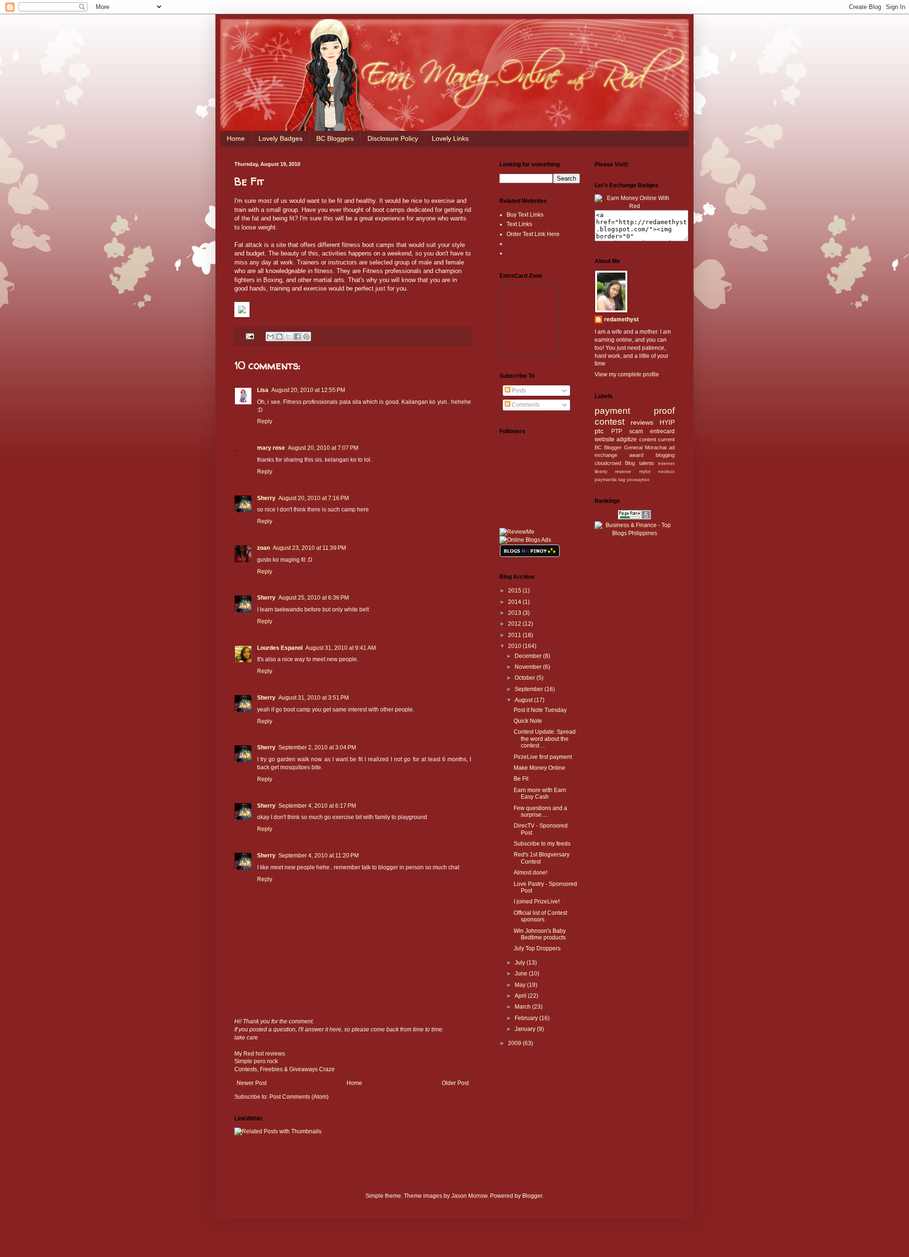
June (522, 973)
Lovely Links (450, 138)
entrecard (662, 431)
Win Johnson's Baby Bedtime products (540, 934)
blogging (665, 455)
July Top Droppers (537, 948)
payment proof (635, 411)
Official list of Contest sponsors (540, 916)
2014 (515, 602)
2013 (515, 613)
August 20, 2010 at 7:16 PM (313, 498)
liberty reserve (613, 471)
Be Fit (521, 778)
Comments (525, 404)
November (529, 667)
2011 (515, 635)
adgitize (626, 439)
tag (621, 479)
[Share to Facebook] (297, 336)
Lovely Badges (280, 138)
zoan (263, 548)
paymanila (606, 479)
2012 (515, 623)
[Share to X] (288, 336)
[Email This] (270, 336)
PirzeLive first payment (543, 757)
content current (657, 439)
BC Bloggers (335, 138)
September (529, 689)
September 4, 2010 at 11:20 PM (318, 855)
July (520, 962)
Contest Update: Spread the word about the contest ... (545, 739)
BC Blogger (608, 447)
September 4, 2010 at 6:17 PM (317, 805)
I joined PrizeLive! (537, 901)
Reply (264, 421)
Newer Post (252, 1083)
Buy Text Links (525, 214)
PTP (616, 431)
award (636, 455)
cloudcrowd (608, 463)
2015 (515, 590)
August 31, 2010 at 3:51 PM (313, 697)
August (524, 700)
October (525, 677)
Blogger (532, 1196)
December (529, 656)
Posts (518, 390)
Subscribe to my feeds (542, 843)
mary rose (271, 448)
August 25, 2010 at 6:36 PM (313, 597)
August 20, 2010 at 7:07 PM (323, 448)
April (521, 996)
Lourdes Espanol (280, 648)
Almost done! (530, 872)
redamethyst (621, 319)
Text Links (519, 224)
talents (646, 463)
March (523, 1006)
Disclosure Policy (392, 138)
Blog (630, 463)
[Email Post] (249, 335)
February (527, 1018)
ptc (599, 431)
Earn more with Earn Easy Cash (540, 793)
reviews (642, 422)
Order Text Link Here (533, 234)
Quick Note (528, 721)
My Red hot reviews (259, 1053)
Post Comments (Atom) (299, 1096)
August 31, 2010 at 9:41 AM (340, 648)
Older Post (455, 1083)
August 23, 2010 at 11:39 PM (309, 548)
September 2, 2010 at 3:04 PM (317, 747)
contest (609, 422)
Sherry (266, 498)
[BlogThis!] (279, 336)
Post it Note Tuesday (540, 710)
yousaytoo (638, 479)
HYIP (667, 422)
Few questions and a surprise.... (540, 811)
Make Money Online (539, 768)
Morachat (656, 447)
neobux (666, 471)
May (521, 985)
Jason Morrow (469, 1196)
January (526, 1029)
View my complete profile (627, 374)
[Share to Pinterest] (306, 336)
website (605, 439)
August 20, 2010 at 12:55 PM (308, 390)
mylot (645, 471)
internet (666, 463)
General (633, 447)
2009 (515, 1043)
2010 (515, 646)
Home (236, 138)
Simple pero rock (256, 1061)
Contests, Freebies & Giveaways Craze (284, 1069)
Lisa (262, 390)
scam (636, 431)
